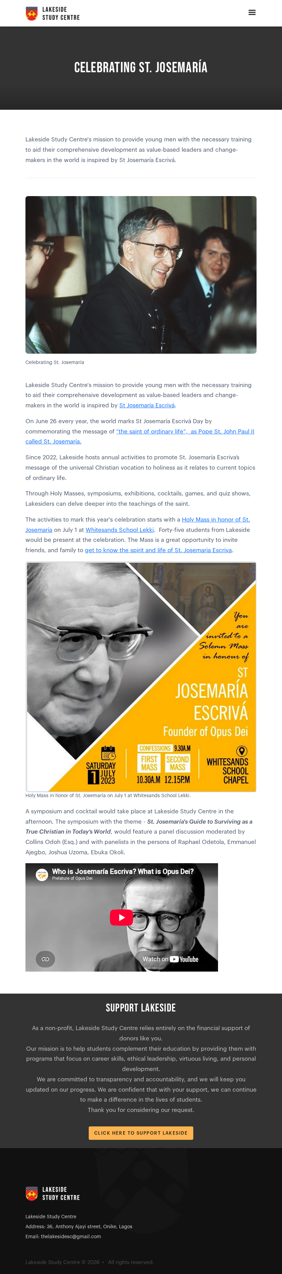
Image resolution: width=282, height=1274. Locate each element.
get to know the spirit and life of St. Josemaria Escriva (158, 550)
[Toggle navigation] (252, 13)
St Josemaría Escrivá (147, 405)
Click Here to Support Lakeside (141, 1133)
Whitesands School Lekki (120, 530)
